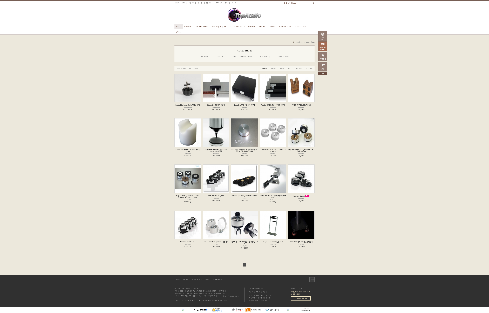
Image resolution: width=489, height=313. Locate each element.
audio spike (264, 56)
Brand (187, 27)
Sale (178, 32)
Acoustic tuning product (240, 56)
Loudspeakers (201, 27)
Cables (271, 27)
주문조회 (208, 3)
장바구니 (200, 3)
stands (218, 56)
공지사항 (227, 3)
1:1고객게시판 (218, 3)
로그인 (177, 3)
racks (203, 56)
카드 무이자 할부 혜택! (301, 298)
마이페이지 (192, 3)
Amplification (219, 27)
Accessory (300, 27)
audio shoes (310, 42)
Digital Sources (237, 27)
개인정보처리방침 (196, 279)
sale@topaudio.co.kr (232, 296)
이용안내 (207, 279)
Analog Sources (256, 27)
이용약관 (185, 279)
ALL (178, 27)
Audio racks (285, 27)
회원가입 (184, 3)
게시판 (234, 3)
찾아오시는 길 (217, 279)
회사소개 (177, 279)
